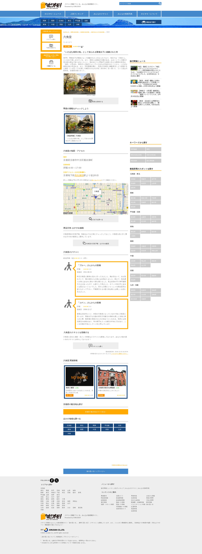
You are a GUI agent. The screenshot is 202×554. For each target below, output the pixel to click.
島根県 (133, 265)
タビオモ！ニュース (53, 14)
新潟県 (133, 217)
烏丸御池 (79, 175)
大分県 (143, 294)
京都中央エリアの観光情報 (97, 32)
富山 (47, 497)
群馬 (79, 492)
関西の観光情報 (74, 32)
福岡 (47, 507)
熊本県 (133, 294)
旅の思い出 (66, 32)
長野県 (154, 217)
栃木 (74, 492)
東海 (44, 24)
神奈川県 (144, 198)
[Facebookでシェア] (52, 480)
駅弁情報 (149, 502)
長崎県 (154, 290)
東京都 (133, 198)
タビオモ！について (149, 14)
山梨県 (143, 217)
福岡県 (133, 290)
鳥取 (58, 503)
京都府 (133, 246)
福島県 (133, 188)
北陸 (86, 21)
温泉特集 (134, 511)
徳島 (47, 505)
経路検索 (104, 500)
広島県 (133, 261)
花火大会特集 (135, 500)
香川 (52, 505)
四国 (61, 24)
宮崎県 (154, 294)
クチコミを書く (97, 346)
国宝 (148, 149)
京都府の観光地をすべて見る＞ (95, 412)
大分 (68, 507)
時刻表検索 (104, 498)
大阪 (47, 501)
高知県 (133, 280)
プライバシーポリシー (70, 537)
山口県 (143, 265)
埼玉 (63, 492)
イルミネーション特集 (138, 504)
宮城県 (133, 183)
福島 (74, 490)
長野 (52, 495)
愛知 (47, 499)
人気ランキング (76, 14)
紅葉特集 (134, 506)
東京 (47, 492)
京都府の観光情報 (84, 32)
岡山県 (143, 261)
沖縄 (77, 24)
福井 (58, 497)
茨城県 (143, 202)
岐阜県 (154, 232)
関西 (52, 21)
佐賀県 (143, 290)
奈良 (63, 501)
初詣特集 (134, 508)
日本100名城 (151, 155)
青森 (47, 490)
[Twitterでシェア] (56, 480)
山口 (68, 503)
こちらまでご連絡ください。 (119, 353)
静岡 (52, 499)
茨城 (68, 492)
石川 (52, 497)
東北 (69, 21)
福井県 (154, 221)
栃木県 (154, 202)
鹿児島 (80, 507)
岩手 (52, 490)
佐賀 (52, 507)
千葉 (58, 492)
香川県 (143, 275)
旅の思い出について (48, 537)
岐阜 (58, 499)
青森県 (143, 179)
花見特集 (134, 498)
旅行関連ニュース (106, 488)
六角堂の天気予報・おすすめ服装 (97, 243)
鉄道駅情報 (119, 498)
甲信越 (77, 21)
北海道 (61, 21)
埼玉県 (133, 202)
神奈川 (53, 492)
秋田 (63, 490)
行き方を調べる (97, 219)
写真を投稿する (97, 101)
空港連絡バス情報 (122, 506)
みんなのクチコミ (101, 14)
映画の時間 (149, 498)
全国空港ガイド (121, 508)
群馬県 (133, 207)
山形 (68, 490)
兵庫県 (154, 246)
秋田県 (143, 183)
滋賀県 (133, 251)
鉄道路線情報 (120, 500)
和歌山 (75, 501)
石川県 (143, 221)
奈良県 (143, 251)
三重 (63, 499)
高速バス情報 (120, 504)
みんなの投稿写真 (125, 14)
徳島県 (133, 275)
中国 (52, 24)
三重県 (133, 236)
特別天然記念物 (136, 155)
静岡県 (143, 232)
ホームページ (96, 180)
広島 (52, 503)
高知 (63, 505)
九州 (69, 24)
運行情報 (104, 502)
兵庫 (52, 501)
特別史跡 (134, 161)
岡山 (47, 503)
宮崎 (74, 507)
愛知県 (133, 232)
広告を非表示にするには (119, 465)
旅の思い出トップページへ (96, 471)
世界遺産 (134, 149)
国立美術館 (150, 161)
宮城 (58, 490)
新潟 (58, 495)
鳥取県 (154, 261)
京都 (58, 501)
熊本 (63, 507)
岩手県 (154, 179)
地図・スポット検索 (107, 504)
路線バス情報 (120, 502)
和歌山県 (155, 251)
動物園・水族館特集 (137, 502)
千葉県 (154, 198)
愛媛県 (154, 275)
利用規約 (59, 537)
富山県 (133, 221)
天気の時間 (149, 500)
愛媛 (58, 505)
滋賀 (68, 501)
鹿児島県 (134, 299)
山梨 (47, 495)
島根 (63, 503)
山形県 (154, 183)
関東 (44, 21)
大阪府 (143, 246)
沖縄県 (143, 299)
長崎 (58, 507)
